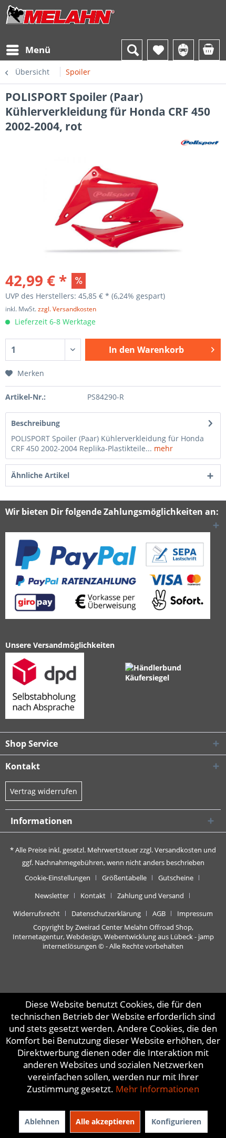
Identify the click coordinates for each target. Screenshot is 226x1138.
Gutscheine (175, 877)
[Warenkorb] (209, 49)
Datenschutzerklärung (106, 913)
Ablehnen (42, 1121)
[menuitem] (28, 49)
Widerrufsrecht (36, 913)
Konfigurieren (176, 1121)
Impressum (195, 913)
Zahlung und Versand (150, 895)
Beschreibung (35, 423)
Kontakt (93, 895)
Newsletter (52, 895)
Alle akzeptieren (105, 1121)
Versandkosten (178, 850)
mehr (162, 448)
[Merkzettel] (157, 49)
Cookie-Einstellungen (57, 877)
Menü (37, 50)
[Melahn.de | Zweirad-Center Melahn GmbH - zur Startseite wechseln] (60, 25)
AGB (159, 913)
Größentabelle (124, 877)
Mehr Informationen (157, 1089)
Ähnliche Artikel (40, 475)
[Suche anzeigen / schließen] (131, 49)
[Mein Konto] (183, 49)
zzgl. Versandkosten (67, 308)
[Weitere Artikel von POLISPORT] (200, 143)
